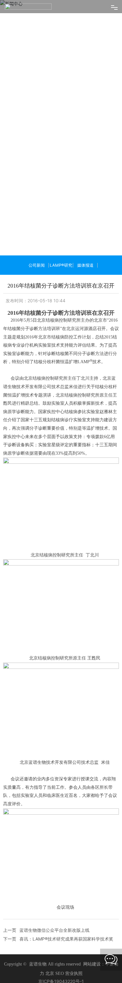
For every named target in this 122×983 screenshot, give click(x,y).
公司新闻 (36, 274)
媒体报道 (85, 274)
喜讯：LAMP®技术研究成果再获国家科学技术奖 (66, 948)
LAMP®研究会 (61, 278)
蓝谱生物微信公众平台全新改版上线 (54, 939)
